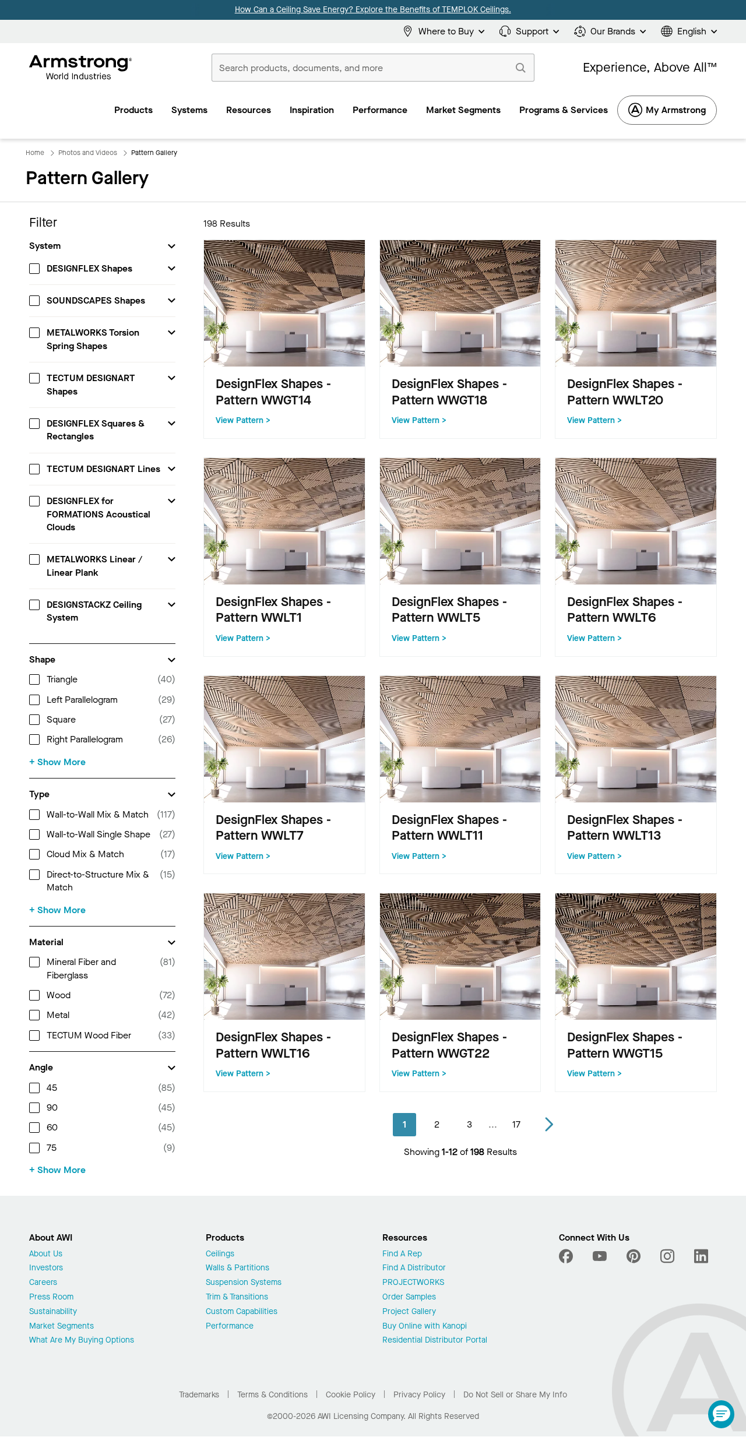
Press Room (51, 1297)
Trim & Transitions (237, 1297)
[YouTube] (600, 1256)
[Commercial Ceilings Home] (80, 67)
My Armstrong (676, 110)
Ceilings (220, 1254)
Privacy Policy (419, 1394)
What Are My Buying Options (81, 1341)
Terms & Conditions (272, 1394)
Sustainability (53, 1312)
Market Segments (61, 1327)
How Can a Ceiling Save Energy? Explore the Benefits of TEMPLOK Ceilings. (373, 9)
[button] (721, 1414)
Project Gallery (409, 1312)
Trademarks (199, 1394)
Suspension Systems (243, 1283)
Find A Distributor (414, 1268)
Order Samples (409, 1297)
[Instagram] (667, 1256)
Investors (46, 1268)
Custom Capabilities (241, 1312)
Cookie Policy (350, 1394)
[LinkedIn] (701, 1256)
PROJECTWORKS (413, 1283)
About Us (45, 1254)
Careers (43, 1283)
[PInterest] (633, 1256)
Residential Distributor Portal (434, 1341)
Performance (230, 1327)
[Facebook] (567, 1256)
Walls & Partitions (237, 1268)
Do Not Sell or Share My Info (515, 1394)
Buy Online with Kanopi (424, 1327)
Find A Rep (402, 1254)
